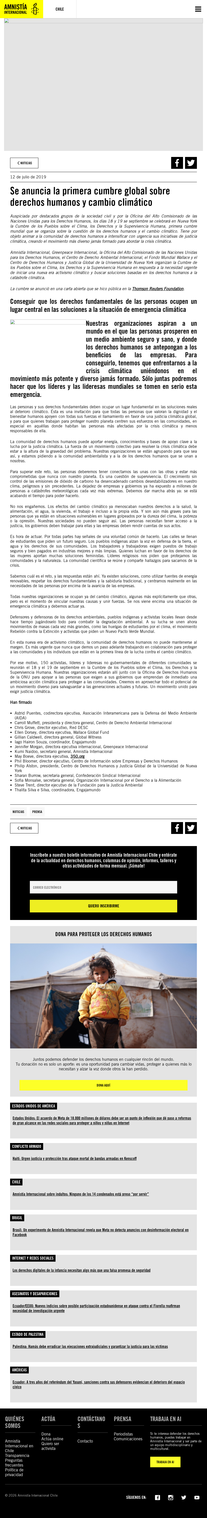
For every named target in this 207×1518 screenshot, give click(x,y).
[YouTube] (197, 1497)
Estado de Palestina (27, 1334)
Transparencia (17, 1455)
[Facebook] (157, 1497)
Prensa (37, 812)
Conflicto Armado (26, 1146)
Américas (19, 1370)
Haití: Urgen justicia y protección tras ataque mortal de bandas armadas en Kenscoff (75, 1158)
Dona (45, 1434)
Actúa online (52, 1438)
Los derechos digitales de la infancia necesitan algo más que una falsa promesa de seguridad (81, 1270)
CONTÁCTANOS (91, 1422)
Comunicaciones (128, 1438)
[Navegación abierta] (198, 9)
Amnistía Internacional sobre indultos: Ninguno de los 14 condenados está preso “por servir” (81, 1194)
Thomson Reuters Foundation (158, 288)
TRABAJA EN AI (165, 1462)
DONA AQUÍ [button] (103, 1085)
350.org (77, 756)
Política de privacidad (14, 1472)
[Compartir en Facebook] (177, 163)
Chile (16, 1182)
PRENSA (122, 1419)
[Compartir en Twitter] (191, 163)
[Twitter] (184, 1497)
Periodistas (123, 1434)
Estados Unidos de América (33, 1106)
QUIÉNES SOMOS (14, 1422)
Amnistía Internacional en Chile (19, 1446)
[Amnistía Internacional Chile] (21, 9)
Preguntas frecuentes (14, 1463)
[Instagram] (171, 1497)
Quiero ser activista (50, 1446)
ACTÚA (48, 1419)
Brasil (17, 1217)
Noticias (18, 812)
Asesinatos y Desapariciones (34, 1293)
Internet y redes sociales (33, 1258)
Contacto (85, 1441)
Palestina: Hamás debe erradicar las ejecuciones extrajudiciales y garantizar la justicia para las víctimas (90, 1346)
